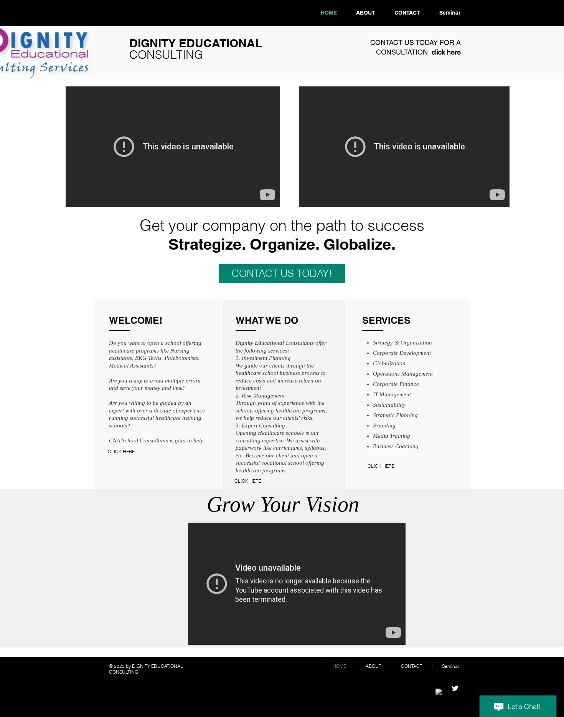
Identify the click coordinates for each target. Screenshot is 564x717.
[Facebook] (439, 692)
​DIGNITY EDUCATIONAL (195, 48)
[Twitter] (455, 688)
